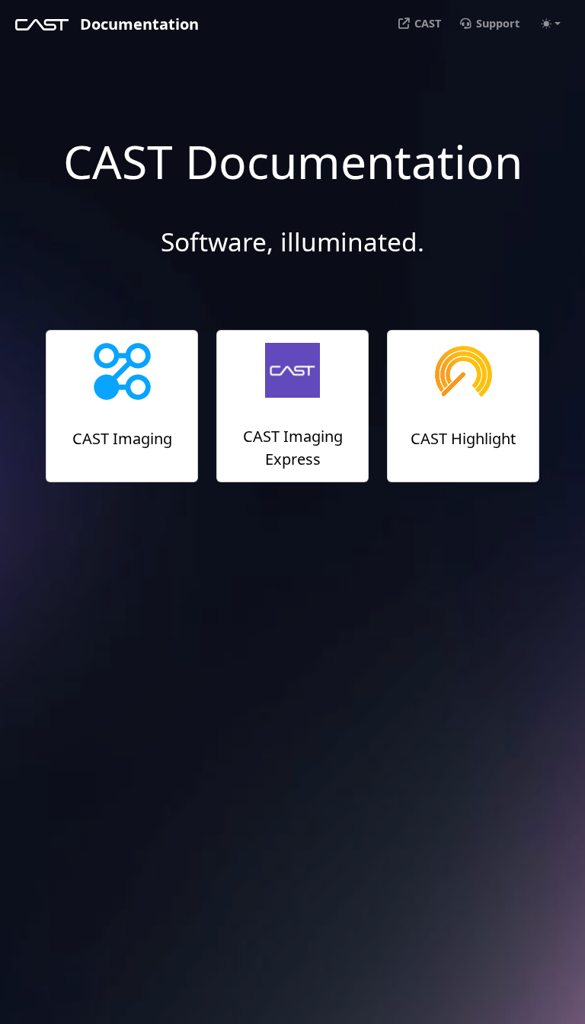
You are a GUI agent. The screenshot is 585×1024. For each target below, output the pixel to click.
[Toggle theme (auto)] (551, 23)
